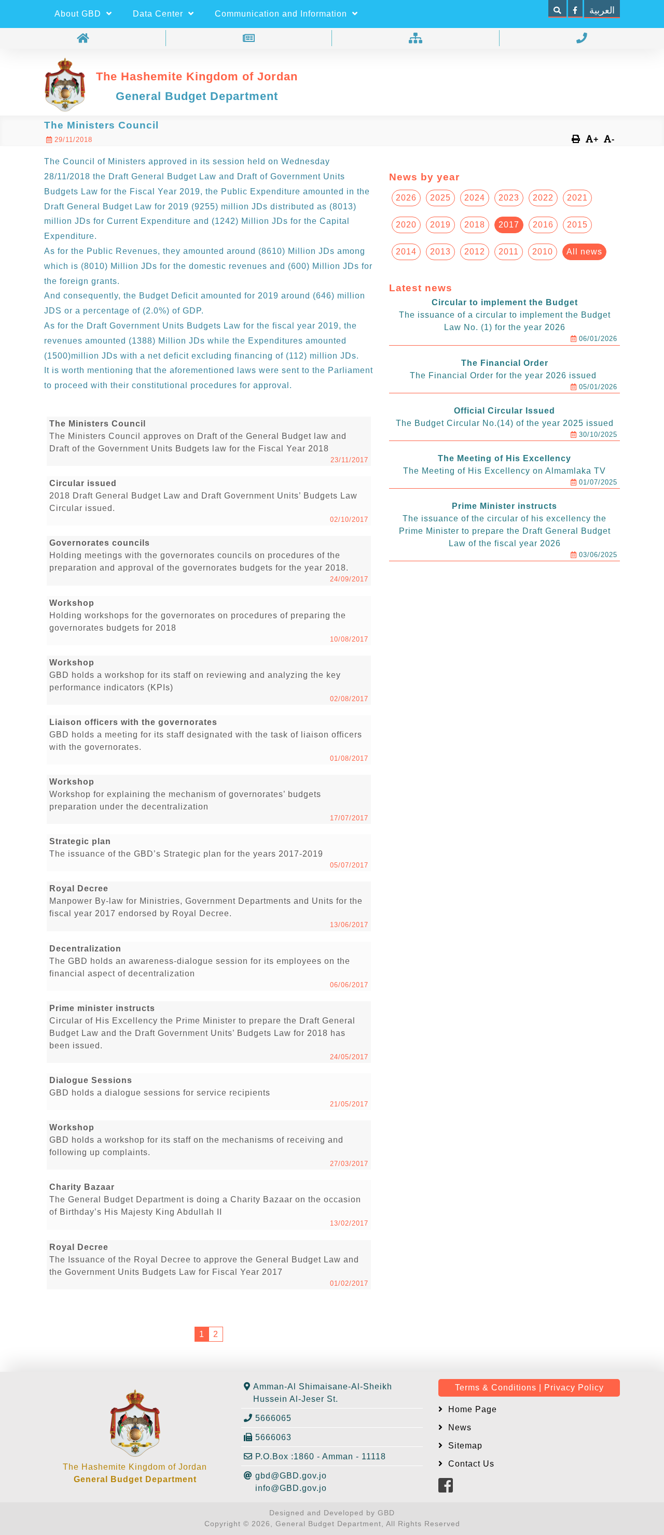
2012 (474, 251)
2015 (577, 224)
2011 (509, 251)
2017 (509, 224)
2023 (509, 197)
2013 (440, 251)
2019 (440, 224)
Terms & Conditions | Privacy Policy (529, 1387)
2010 (542, 251)
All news (584, 251)
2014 (406, 251)
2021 (577, 197)
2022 (543, 197)
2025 (440, 197)
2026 (406, 197)
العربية (602, 10)
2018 (474, 224)
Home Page (471, 1409)
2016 (543, 224)
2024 (474, 197)
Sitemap (464, 1445)
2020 (406, 224)
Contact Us (470, 1463)
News (459, 1427)
